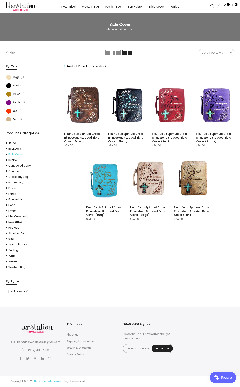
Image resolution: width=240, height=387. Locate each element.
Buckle (12, 160)
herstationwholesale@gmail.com (38, 342)
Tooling (13, 250)
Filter (13, 53)
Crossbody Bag (18, 177)
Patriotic (13, 227)
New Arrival (69, 6)
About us (72, 334)
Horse (12, 211)
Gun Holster (135, 6)
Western (14, 261)
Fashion (13, 188)
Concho (13, 171)
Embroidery (15, 182)
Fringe (12, 194)
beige (18, 77)
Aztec (12, 143)
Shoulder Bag (17, 233)
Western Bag (90, 6)
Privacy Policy (75, 354)
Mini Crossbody (18, 216)
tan (17, 119)
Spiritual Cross (17, 244)
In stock (101, 66)
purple (19, 102)
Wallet (174, 6)
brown (19, 94)
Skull (11, 239)
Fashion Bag (113, 6)
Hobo (11, 205)
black (18, 85)
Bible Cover (156, 6)
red (17, 111)
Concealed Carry (19, 165)
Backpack (14, 149)
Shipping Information (80, 341)
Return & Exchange (79, 348)
